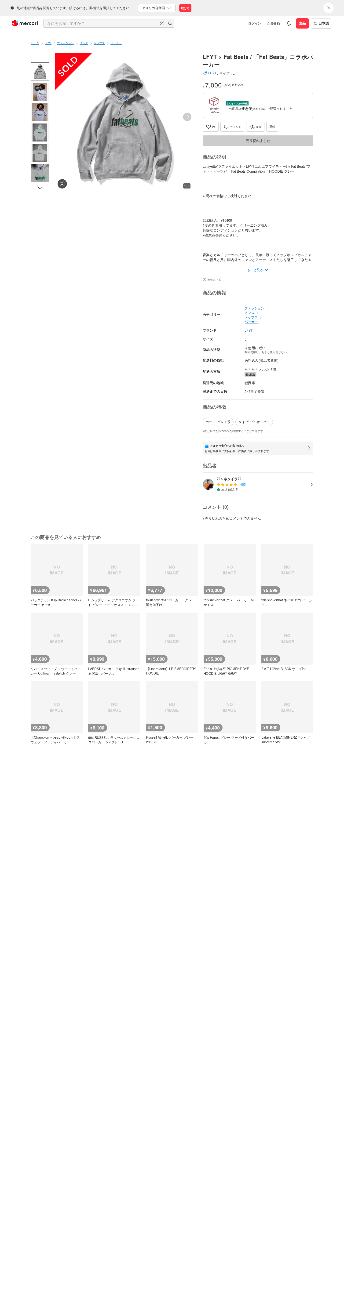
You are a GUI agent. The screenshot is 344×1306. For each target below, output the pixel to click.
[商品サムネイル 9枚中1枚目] (40, 71)
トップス (99, 43)
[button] (162, 23)
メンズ (84, 43)
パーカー (116, 43)
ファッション (65, 43)
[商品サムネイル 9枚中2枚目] (40, 92)
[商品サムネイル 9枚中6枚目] (40, 173)
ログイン (254, 23)
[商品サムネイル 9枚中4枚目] (40, 132)
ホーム (35, 43)
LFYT (48, 43)
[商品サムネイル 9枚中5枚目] (40, 153)
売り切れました (258, 140)
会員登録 (273, 23)
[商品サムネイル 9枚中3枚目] (40, 112)
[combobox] (108, 23)
